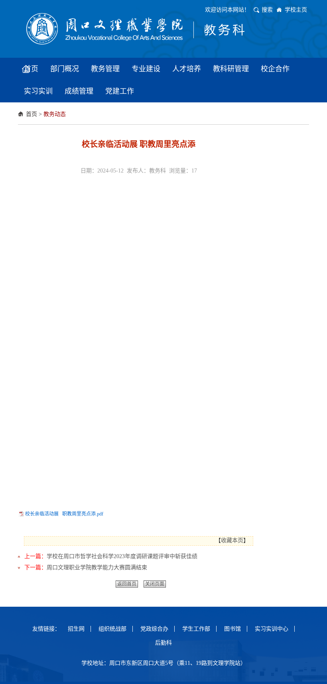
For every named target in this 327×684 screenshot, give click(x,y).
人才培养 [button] (186, 69)
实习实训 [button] (38, 91)
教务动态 (54, 114)
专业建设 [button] (146, 69)
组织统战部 (112, 629)
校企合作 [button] (275, 69)
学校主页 (296, 10)
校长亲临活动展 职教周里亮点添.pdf (64, 514)
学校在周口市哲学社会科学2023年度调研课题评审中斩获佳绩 (122, 556)
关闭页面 (154, 584)
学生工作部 (196, 629)
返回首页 (126, 584)
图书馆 (232, 629)
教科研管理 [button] (231, 69)
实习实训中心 (271, 629)
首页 (31, 114)
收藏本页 (232, 540)
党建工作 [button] (119, 91)
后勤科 (163, 643)
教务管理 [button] (105, 69)
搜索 (267, 10)
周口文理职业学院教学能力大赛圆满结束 (97, 567)
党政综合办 (154, 629)
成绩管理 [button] (79, 91)
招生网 (76, 629)
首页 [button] (31, 69)
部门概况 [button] (64, 69)
